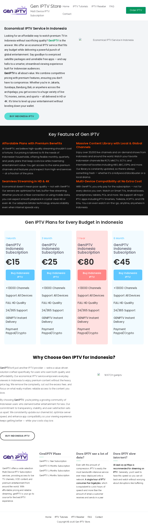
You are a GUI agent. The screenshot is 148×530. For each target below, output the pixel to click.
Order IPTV (136, 10)
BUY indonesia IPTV (22, 116)
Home (66, 6)
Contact (67, 14)
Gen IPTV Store (45, 6)
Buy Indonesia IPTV (20, 275)
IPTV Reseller (98, 6)
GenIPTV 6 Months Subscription (54, 466)
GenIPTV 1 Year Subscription (52, 461)
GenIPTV (53, 40)
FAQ (111, 6)
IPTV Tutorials (80, 6)
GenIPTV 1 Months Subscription (54, 475)
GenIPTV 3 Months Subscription (54, 471)
